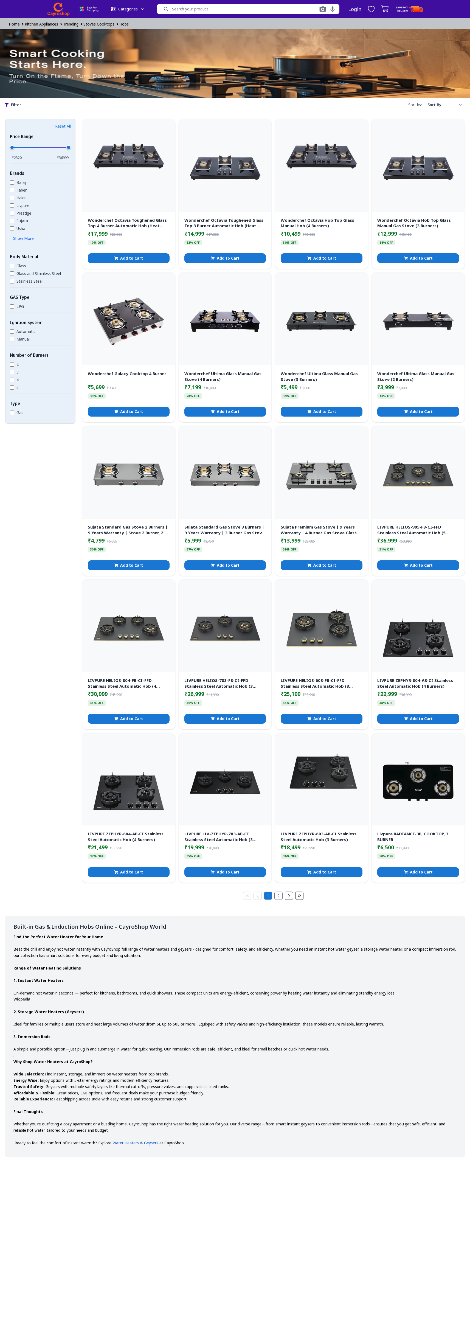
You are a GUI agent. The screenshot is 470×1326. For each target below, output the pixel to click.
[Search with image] (322, 9)
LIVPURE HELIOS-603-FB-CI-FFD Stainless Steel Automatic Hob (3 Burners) (315, 683)
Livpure (22, 205)
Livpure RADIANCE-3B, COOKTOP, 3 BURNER (412, 836)
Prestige (23, 213)
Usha (20, 228)
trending (70, 24)
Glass (21, 265)
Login (354, 9)
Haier (21, 197)
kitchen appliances (41, 24)
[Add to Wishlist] (167, 127)
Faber (21, 190)
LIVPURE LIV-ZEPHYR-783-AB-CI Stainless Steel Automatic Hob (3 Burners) (218, 836)
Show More (23, 238)
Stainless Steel (29, 280)
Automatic (25, 331)
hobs (124, 24)
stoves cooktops (98, 24)
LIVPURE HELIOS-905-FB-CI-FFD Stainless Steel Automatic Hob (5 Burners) (411, 530)
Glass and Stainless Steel (38, 273)
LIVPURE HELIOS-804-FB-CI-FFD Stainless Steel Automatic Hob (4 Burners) (122, 683)
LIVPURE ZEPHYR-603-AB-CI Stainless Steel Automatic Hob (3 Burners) (318, 836)
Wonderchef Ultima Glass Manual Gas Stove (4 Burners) (222, 376)
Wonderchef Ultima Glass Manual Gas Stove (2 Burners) (415, 376)
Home (14, 24)
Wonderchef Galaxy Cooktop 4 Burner (127, 373)
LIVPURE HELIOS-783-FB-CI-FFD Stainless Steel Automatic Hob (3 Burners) (218, 683)
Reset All (63, 126)
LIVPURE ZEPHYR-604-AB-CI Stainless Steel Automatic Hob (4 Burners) (126, 836)
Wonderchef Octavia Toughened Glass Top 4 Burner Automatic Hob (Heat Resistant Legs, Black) (127, 223)
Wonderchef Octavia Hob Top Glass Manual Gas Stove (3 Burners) (414, 223)
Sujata (22, 220)
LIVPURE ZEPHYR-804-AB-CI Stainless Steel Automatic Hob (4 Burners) (415, 683)
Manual (23, 339)
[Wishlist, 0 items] (371, 9)
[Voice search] (332, 9)
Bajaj (21, 182)
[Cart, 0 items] (385, 9)
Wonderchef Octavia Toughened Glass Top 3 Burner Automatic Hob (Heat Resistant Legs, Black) (223, 223)
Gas (19, 412)
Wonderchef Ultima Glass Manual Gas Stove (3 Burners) (319, 376)
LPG (20, 306)
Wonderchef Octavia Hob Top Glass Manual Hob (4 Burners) (317, 223)
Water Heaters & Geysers (134, 1142)
